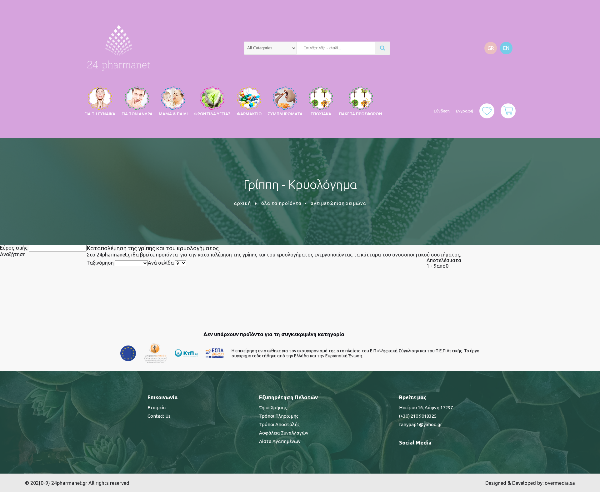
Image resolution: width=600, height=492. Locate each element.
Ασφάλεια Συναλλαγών (283, 432)
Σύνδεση (442, 111)
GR (491, 48)
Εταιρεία (157, 407)
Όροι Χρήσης (273, 407)
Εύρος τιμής (14, 248)
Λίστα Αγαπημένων (280, 441)
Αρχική (242, 203)
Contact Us (159, 416)
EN (506, 48)
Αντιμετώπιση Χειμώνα (338, 203)
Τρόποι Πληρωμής (278, 416)
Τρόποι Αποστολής (279, 424)
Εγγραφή (464, 111)
